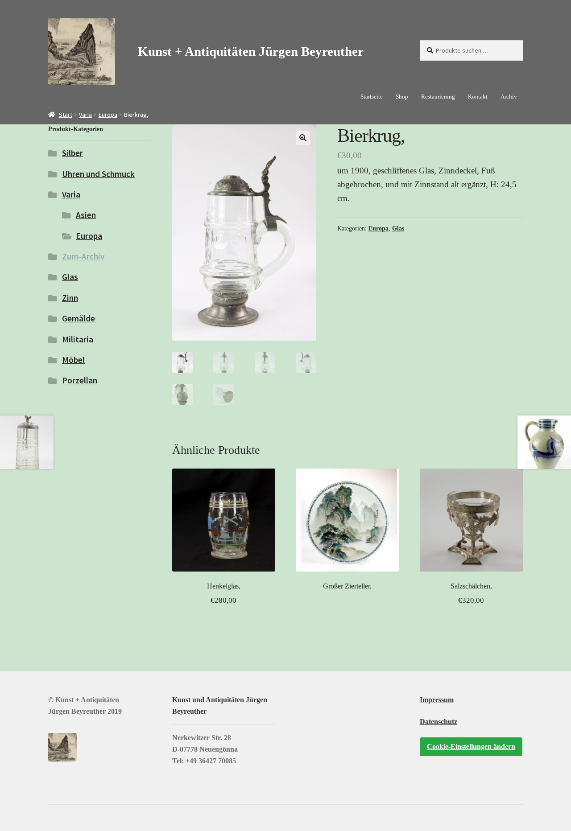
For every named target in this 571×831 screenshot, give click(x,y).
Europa (108, 115)
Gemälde (78, 318)
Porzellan (79, 380)
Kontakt (478, 96)
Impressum (437, 699)
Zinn (70, 297)
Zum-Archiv (83, 256)
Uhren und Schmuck (98, 174)
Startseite (371, 96)
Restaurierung (438, 96)
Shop (402, 96)
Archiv (509, 96)
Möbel (73, 359)
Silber (72, 153)
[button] (303, 138)
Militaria (77, 339)
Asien (86, 215)
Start (65, 115)
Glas (398, 228)
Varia (85, 115)
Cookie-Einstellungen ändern (471, 746)
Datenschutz (438, 721)
